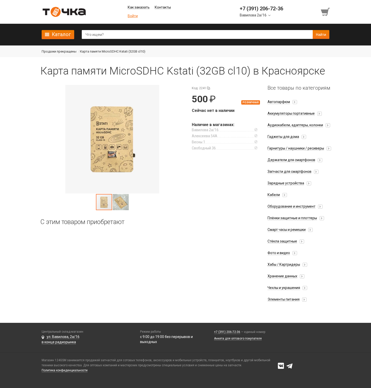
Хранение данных (282, 276)
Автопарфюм (279, 102)
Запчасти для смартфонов (289, 171)
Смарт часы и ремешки (287, 230)
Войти (133, 16)
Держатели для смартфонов (291, 160)
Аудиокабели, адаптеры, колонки (295, 125)
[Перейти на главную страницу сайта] (64, 11)
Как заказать (139, 7)
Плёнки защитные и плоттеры (292, 218)
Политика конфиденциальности (65, 370)
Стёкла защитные (282, 241)
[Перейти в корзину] (326, 11)
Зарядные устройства (286, 183)
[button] (112, 139)
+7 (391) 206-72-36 (227, 332)
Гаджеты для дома (283, 137)
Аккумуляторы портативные (291, 113)
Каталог (61, 34)
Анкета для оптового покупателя (238, 338)
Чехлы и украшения (284, 288)
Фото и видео (279, 253)
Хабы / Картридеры (284, 264)
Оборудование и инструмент (291, 206)
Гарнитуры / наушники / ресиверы (296, 148)
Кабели (274, 195)
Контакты (163, 7)
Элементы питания (284, 299)
